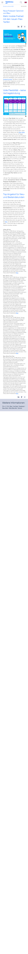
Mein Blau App (13, 408)
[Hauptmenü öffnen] (2, 2)
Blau (6, 221)
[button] (18, 26)
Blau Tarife (5, 408)
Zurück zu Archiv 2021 (8, 6)
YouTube (15, 406)
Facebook (21, 406)
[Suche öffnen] (21, 2)
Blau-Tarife (22, 132)
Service (20, 408)
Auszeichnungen (7, 79)
